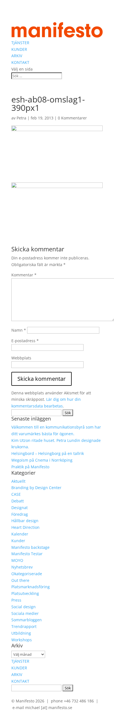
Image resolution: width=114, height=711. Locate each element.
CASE (16, 494)
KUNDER (19, 49)
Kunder (18, 540)
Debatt (17, 501)
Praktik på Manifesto (30, 466)
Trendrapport (24, 626)
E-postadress (25, 340)
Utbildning (21, 633)
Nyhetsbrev (22, 567)
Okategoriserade (26, 573)
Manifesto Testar (27, 553)
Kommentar (24, 274)
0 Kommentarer (72, 118)
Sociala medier (25, 613)
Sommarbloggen (26, 619)
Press (16, 600)
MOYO (17, 560)
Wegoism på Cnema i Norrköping (41, 460)
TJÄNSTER (20, 42)
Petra (21, 118)
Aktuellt (18, 481)
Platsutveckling (25, 593)
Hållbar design (24, 520)
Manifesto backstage (30, 547)
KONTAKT (20, 62)
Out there (20, 580)
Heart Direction (25, 527)
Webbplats (21, 357)
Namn (18, 330)
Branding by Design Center (36, 487)
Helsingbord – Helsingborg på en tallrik (47, 453)
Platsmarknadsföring (30, 586)
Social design (23, 606)
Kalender (19, 534)
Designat (19, 507)
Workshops (21, 639)
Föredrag (19, 514)
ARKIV (16, 55)
